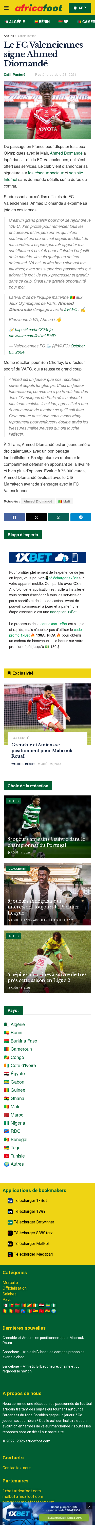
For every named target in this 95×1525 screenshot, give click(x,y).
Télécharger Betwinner (33, 1222)
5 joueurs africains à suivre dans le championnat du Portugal (46, 842)
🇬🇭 (47, 1311)
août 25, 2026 (50, 764)
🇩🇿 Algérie (14, 21)
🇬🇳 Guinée (14, 1089)
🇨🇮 (35, 1305)
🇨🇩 (23, 1311)
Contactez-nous (17, 1467)
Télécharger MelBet (31, 1243)
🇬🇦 (47, 1305)
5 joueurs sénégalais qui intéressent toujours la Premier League (44, 907)
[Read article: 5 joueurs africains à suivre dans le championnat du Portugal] (47, 826)
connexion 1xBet (54, 623)
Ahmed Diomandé (66, 153)
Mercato (10, 1282)
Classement (18, 868)
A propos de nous (22, 1393)
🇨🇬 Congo (14, 1057)
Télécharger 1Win (29, 1211)
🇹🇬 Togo (12, 1147)
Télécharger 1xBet (30, 1200)
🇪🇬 (41, 1305)
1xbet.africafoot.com (22, 1491)
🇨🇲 (23, 1305)
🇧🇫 (17, 1305)
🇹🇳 (41, 1311)
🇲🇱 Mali (64, 501)
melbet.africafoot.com (23, 1496)
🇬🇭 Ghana (14, 1098)
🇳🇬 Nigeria (14, 1122)
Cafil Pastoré (15, 74)
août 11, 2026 (20, 988)
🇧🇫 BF (63, 21)
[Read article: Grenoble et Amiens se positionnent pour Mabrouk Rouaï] (47, 714)
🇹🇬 (35, 1311)
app (81, 7)
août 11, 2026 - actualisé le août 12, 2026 (41, 920)
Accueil (9, 35)
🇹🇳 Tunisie (14, 1155)
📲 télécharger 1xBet (61, 577)
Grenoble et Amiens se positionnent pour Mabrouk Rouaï (41, 750)
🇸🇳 (29, 1311)
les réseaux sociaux (46, 173)
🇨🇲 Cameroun (18, 1048)
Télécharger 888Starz (33, 1233)
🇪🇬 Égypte (14, 1073)
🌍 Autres (14, 1163)
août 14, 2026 (20, 852)
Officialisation (27, 35)
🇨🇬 (29, 1305)
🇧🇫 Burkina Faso (20, 1040)
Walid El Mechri (23, 764)
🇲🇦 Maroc (13, 1114)
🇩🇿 (5, 1305)
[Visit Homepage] (38, 7)
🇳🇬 (53, 1305)
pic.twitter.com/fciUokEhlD (32, 336)
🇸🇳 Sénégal (15, 1139)
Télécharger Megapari (33, 1254)
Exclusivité (20, 737)
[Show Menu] (6, 7)
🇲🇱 (11, 1311)
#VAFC (70, 309)
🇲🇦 (17, 1311)
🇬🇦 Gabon (14, 1081)
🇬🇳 (5, 1311)
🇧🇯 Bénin (41, 21)
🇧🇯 (11, 1305)
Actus (13, 801)
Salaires (9, 1294)
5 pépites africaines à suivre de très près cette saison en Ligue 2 (47, 977)
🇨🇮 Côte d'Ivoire (20, 1065)
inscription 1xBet (63, 611)
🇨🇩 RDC (12, 1130)
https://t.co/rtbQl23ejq (34, 329)
